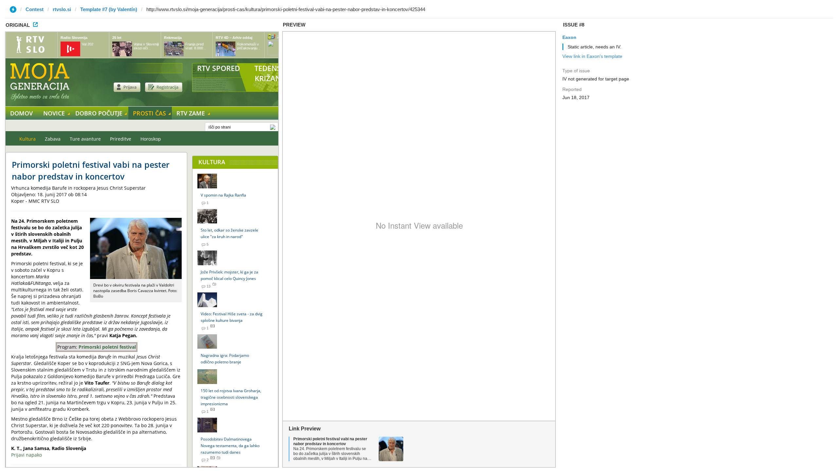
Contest (35, 9)
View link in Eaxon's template (592, 56)
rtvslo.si (62, 9)
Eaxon (569, 37)
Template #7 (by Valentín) (108, 9)
